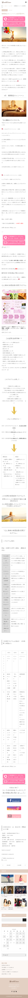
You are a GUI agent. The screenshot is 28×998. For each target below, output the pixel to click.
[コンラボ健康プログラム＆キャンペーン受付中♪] (20, 865)
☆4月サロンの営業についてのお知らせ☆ (10, 971)
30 (7, 945)
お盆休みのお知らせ (6, 965)
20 (20, 939)
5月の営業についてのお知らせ (8, 967)
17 (10, 939)
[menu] (26, 2)
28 (23, 942)
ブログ (5, 5)
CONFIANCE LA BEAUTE (11, 996)
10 (10, 936)
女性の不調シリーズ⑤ (6, 973)
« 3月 (8, 948)
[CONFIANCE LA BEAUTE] (6, 2)
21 (23, 939)
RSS (16, 991)
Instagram (14, 991)
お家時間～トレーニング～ (7, 969)
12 (17, 936)
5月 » (20, 948)
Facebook (12, 991)
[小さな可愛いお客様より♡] (8, 865)
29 (4, 945)
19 (17, 939)
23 (7, 942)
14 (23, 936)
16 (7, 939)
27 (20, 942)
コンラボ (4, 10)
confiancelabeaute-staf (10, 858)
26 (17, 942)
